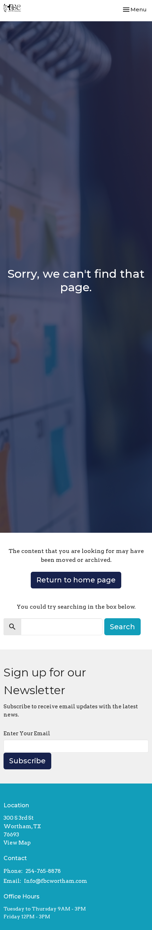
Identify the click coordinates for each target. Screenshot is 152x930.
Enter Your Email (27, 733)
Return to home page (76, 580)
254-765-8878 (43, 871)
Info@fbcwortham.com (55, 881)
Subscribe (27, 761)
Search (122, 626)
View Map (17, 843)
